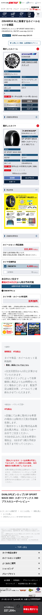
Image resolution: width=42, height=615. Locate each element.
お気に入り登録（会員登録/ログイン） (25, 43)
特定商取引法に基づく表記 (27, 584)
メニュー (16, 9)
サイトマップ (10, 584)
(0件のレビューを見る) (19, 173)
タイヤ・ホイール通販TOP (8, 511)
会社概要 (7, 580)
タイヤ (3, 9)
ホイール (9, 9)
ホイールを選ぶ (25, 511)
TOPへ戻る (22, 547)
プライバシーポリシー (30, 580)
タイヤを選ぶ (7, 514)
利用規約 (16, 580)
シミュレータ (24, 9)
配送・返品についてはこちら (17, 365)
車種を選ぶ (37, 511)
